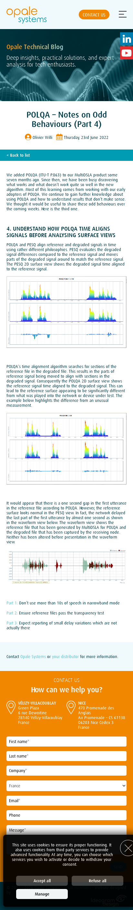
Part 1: (12, 603)
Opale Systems (33, 656)
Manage (42, 894)
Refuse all (97, 880)
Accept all (42, 880)
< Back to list (18, 155)
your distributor (65, 656)
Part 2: (12, 613)
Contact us (94, 14)
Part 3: (12, 623)
